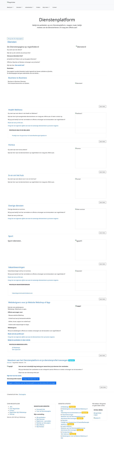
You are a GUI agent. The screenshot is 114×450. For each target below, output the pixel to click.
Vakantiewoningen (16, 267)
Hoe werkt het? (19, 65)
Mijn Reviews (40, 426)
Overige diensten (15, 205)
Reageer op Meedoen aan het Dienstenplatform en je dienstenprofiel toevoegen (31, 383)
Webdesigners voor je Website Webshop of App (29, 302)
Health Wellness (15, 109)
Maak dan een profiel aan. (15, 123)
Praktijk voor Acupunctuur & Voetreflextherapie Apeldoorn (29, 135)
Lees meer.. (102, 106)
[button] (10, 7)
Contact (12, 410)
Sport (10, 236)
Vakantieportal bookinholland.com (22, 293)
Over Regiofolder (15, 408)
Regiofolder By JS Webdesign (18, 412)
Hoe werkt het (40, 409)
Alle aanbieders (40, 417)
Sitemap (12, 414)
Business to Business (17, 77)
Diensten (12, 41)
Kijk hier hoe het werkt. (14, 376)
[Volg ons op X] (97, 418)
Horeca (11, 144)
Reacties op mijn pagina (43, 423)
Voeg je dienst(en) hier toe (30, 379)
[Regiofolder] (11, 2)
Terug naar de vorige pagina (15, 38)
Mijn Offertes (40, 425)
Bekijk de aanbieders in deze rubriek (19, 340)
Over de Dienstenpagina (43, 411)
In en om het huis (16, 175)
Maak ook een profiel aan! (16, 334)
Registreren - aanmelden (43, 421)
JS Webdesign (16, 347)
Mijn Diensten (40, 419)
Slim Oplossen (16, 349)
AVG (11, 407)
